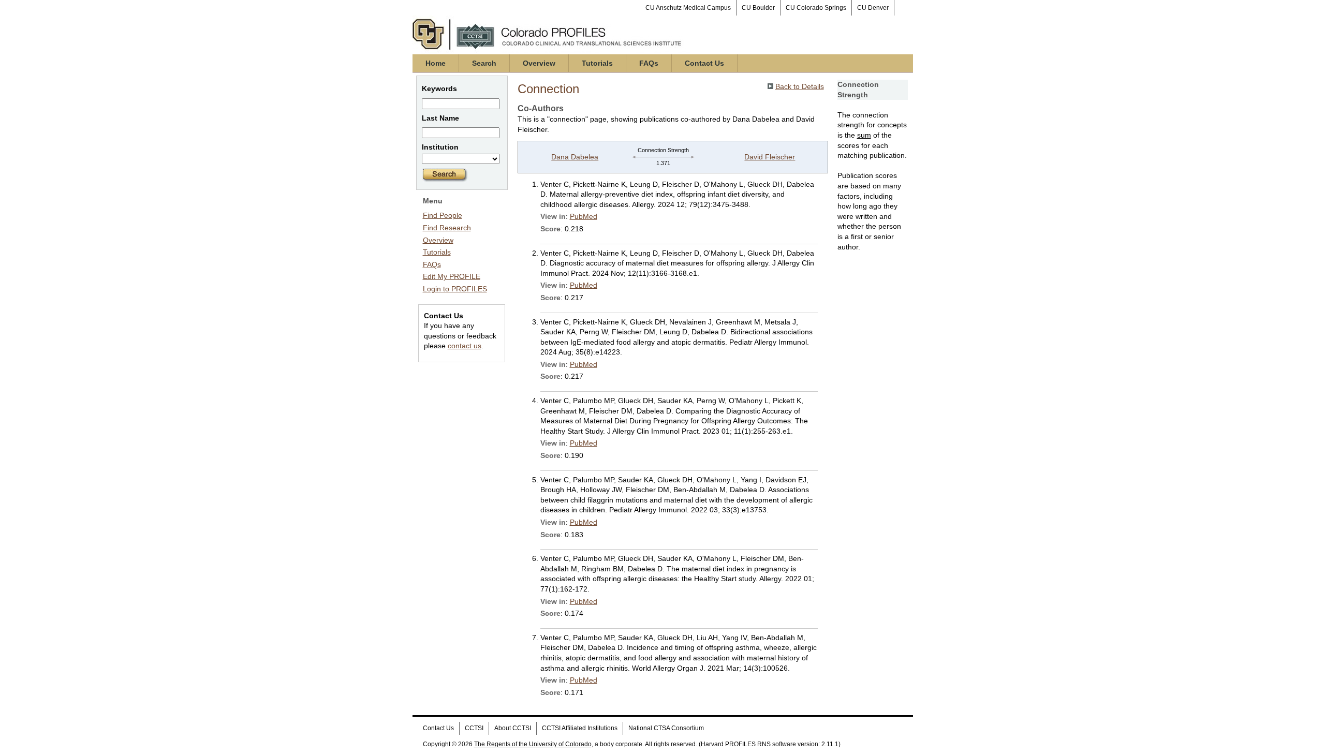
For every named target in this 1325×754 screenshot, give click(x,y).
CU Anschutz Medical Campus (688, 7)
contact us (464, 346)
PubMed (583, 216)
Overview (539, 63)
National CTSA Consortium (666, 728)
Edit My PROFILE (451, 276)
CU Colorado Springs (816, 7)
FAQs (648, 63)
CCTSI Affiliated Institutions (579, 728)
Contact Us (704, 63)
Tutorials (597, 63)
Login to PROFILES (455, 289)
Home (435, 63)
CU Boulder (758, 7)
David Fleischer (769, 157)
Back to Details (799, 86)
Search (484, 63)
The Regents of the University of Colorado (533, 744)
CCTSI (474, 728)
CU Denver (873, 7)
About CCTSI (512, 728)
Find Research (447, 228)
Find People (442, 215)
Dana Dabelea (574, 157)
